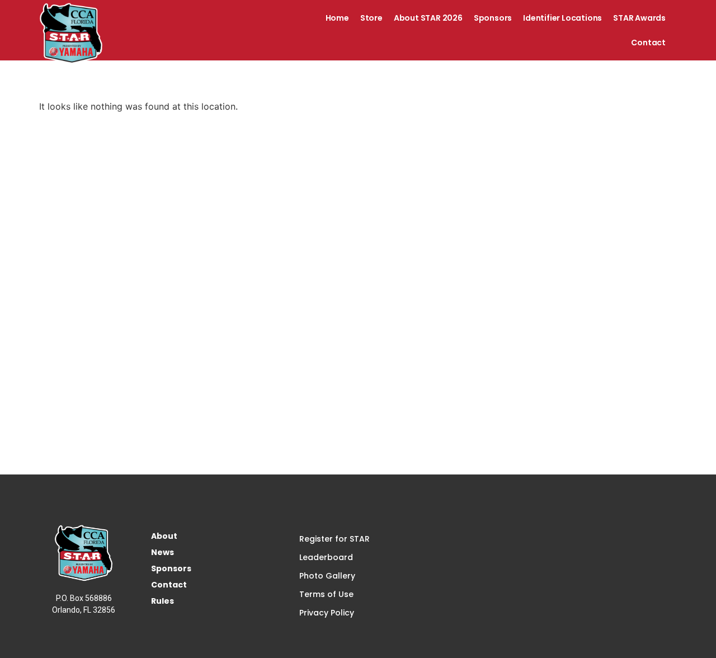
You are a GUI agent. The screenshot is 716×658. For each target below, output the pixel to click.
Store (371, 18)
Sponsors (493, 18)
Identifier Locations (562, 18)
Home (337, 18)
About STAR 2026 (428, 18)
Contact (648, 42)
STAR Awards (639, 18)
